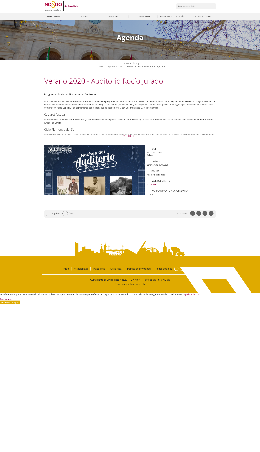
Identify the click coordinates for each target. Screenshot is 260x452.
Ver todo (129, 136)
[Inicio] (53, 6)
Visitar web (151, 184)
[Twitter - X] (182, 269)
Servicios (113, 16)
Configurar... (6, 299)
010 (154, 279)
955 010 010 (164, 279)
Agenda (111, 66)
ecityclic (142, 284)
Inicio (101, 66)
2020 (120, 66)
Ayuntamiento (55, 16)
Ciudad (84, 16)
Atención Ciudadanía (172, 16)
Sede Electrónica (203, 16)
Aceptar (15, 302)
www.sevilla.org (131, 63)
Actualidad (72, 6)
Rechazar (5, 302)
